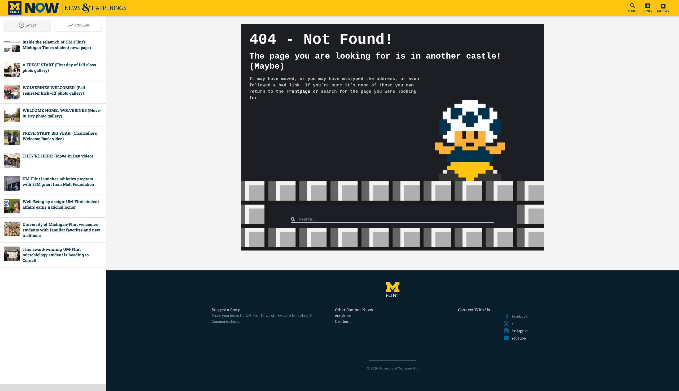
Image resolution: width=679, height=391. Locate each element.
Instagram (519, 330)
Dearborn (343, 321)
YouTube (518, 338)
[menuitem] (632, 8)
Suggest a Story (226, 309)
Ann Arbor (343, 315)
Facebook (519, 316)
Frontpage (298, 91)
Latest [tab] (29, 24)
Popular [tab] (79, 24)
